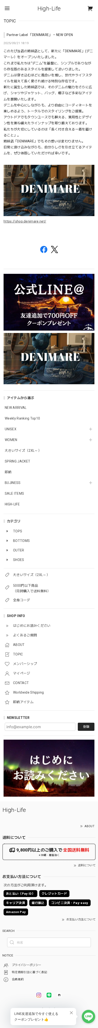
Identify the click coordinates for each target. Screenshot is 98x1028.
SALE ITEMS (14, 493)
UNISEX (10, 429)
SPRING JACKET (17, 461)
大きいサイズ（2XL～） (23, 450)
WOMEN (11, 440)
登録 (86, 726)
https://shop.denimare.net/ (25, 221)
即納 (8, 472)
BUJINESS (13, 483)
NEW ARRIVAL (16, 408)
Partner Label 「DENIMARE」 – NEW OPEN (40, 35)
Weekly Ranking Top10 (22, 418)
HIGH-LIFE (12, 504)
